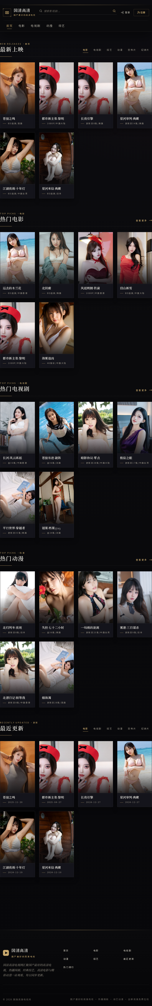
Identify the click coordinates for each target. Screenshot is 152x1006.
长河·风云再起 (12, 458)
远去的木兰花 (12, 288)
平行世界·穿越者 (14, 528)
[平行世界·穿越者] (17, 498)
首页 (9, 26)
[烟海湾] (56, 667)
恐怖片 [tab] (132, 49)
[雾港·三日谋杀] (134, 597)
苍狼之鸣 (9, 119)
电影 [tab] (85, 49)
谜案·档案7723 (51, 528)
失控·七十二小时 (53, 628)
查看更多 (141, 220)
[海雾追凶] (56, 328)
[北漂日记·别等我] (17, 667)
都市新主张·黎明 (53, 119)
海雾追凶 (48, 358)
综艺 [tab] (109, 49)
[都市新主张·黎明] (56, 88)
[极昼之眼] (134, 428)
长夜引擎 (87, 119)
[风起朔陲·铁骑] (95, 258)
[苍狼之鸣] (17, 88)
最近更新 (128, 958)
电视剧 (35, 26)
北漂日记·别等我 (14, 698)
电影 (22, 26)
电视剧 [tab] (97, 49)
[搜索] (114, 11)
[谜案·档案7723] (56, 498)
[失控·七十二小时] (56, 597)
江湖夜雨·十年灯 (14, 189)
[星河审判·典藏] (134, 88)
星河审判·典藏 (129, 119)
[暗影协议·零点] (95, 428)
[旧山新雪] (134, 258)
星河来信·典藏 (51, 189)
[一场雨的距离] (95, 597)
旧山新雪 (126, 288)
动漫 (49, 26)
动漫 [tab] (120, 49)
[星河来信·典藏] (56, 158)
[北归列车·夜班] (17, 597)
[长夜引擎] (95, 88)
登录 (127, 12)
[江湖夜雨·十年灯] (17, 158)
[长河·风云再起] (17, 428)
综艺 (62, 26)
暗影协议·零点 (90, 458)
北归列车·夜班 (12, 628)
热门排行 (68, 967)
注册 (143, 12)
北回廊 (46, 288)
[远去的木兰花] (17, 258)
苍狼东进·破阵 (51, 458)
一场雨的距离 (90, 628)
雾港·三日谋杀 (129, 628)
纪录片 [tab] (145, 49)
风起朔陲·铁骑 (90, 288)
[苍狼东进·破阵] (56, 428)
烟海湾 (46, 698)
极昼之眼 (126, 458)
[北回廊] (56, 258)
